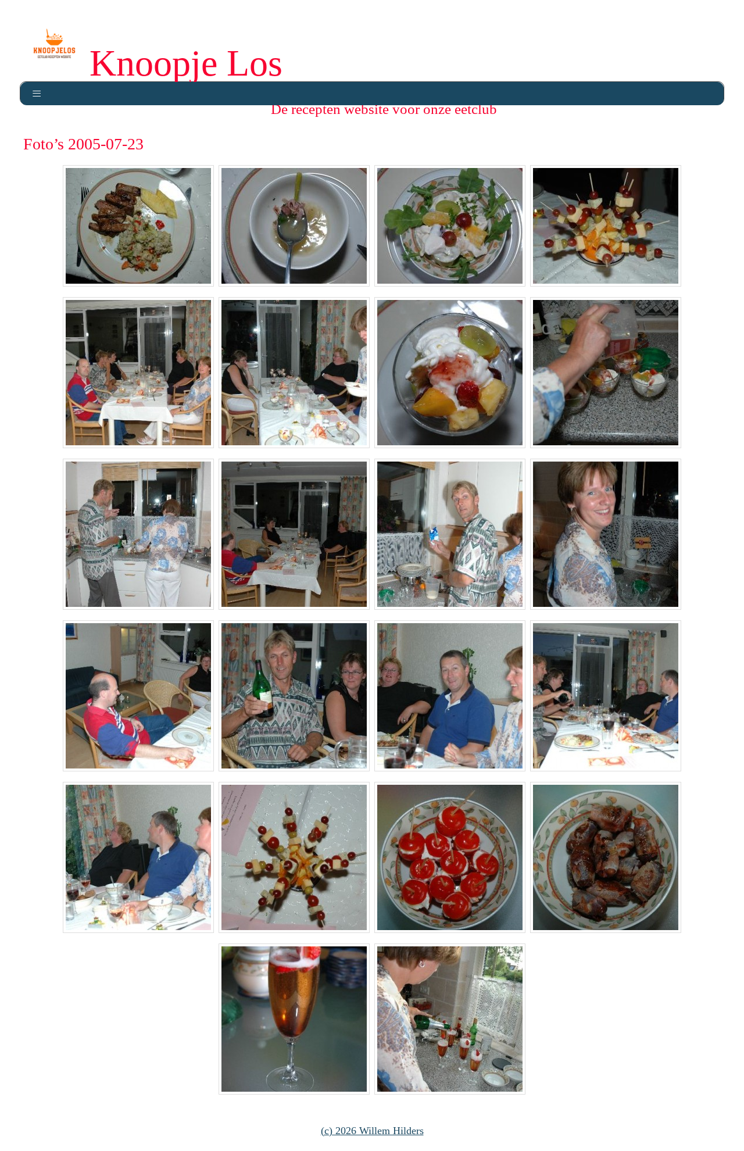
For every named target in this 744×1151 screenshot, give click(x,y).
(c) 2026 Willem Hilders (372, 1130)
